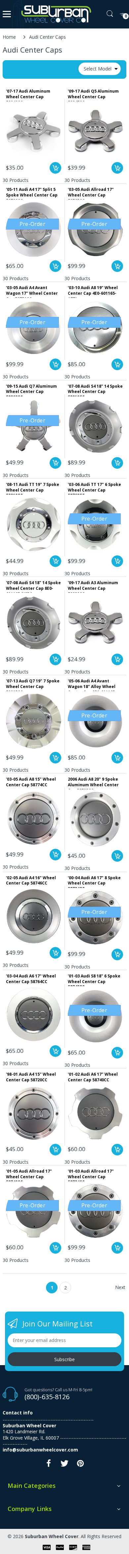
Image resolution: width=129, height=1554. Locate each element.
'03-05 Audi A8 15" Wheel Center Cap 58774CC (31, 782)
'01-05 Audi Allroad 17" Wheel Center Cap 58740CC (29, 1175)
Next (120, 1287)
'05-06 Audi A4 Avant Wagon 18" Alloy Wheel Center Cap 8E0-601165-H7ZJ (92, 684)
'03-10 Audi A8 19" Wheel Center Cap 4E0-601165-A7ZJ (93, 291)
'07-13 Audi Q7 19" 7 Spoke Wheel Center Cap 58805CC (33, 684)
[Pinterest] (80, 1465)
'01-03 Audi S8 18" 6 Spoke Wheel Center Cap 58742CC (94, 979)
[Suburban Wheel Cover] (55, 14)
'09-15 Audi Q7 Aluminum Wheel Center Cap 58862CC (31, 390)
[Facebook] (49, 1465)
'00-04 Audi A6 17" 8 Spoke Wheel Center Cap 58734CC (94, 881)
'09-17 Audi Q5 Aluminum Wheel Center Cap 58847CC (93, 95)
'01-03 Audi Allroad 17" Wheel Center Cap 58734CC (91, 1175)
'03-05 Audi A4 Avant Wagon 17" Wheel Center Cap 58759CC (32, 291)
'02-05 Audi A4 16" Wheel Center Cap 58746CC (31, 880)
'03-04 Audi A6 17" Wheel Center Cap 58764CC (31, 978)
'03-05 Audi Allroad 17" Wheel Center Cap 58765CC (91, 193)
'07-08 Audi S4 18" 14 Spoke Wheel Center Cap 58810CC (95, 390)
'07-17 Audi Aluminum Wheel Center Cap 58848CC (28, 95)
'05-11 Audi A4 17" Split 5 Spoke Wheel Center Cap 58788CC (32, 193)
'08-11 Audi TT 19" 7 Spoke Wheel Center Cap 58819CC (32, 488)
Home (9, 37)
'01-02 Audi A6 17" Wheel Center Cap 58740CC (93, 1077)
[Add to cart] (55, 168)
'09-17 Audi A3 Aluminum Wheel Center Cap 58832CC (93, 586)
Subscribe (64, 1359)
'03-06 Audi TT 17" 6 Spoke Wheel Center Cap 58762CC (94, 488)
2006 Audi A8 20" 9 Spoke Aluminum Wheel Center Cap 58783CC (93, 783)
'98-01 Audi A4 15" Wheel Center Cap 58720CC (31, 1077)
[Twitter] (64, 1465)
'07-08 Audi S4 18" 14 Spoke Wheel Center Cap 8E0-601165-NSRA (33, 586)
